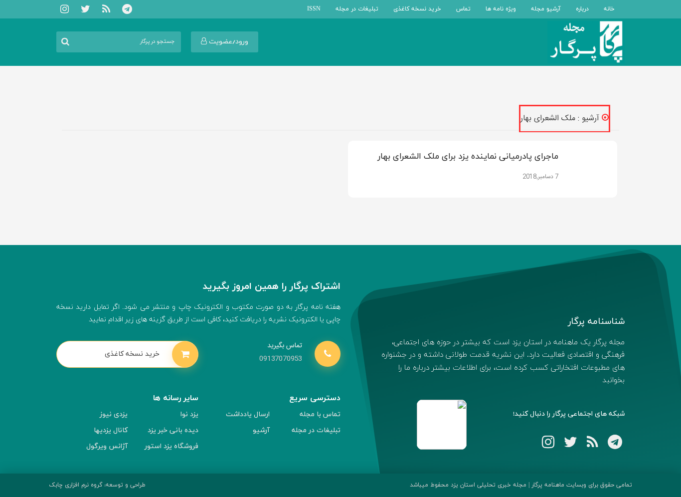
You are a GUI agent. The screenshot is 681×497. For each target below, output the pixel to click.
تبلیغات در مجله (357, 9)
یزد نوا (189, 414)
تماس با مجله (320, 414)
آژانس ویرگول (107, 446)
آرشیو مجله (546, 9)
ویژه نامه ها (501, 9)
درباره (582, 9)
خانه (609, 9)
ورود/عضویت (227, 41)
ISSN (314, 9)
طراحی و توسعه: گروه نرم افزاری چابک (97, 485)
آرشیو (261, 430)
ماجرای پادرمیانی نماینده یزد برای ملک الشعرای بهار (467, 157)
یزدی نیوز (114, 414)
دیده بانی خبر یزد (173, 430)
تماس (463, 9)
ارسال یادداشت (248, 414)
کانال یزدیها (111, 430)
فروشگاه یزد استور (171, 446)
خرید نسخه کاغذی (417, 9)
